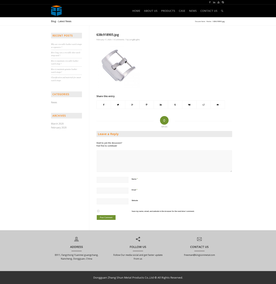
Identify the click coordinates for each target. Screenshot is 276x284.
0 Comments (119, 39)
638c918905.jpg (107, 35)
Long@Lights (134, 39)
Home (208, 21)
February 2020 (59, 127)
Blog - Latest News (61, 21)
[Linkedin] (214, 2)
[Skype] (223, 2)
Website (135, 200)
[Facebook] (210, 2)
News (54, 102)
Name (135, 179)
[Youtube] (218, 2)
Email (134, 189)
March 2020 (57, 123)
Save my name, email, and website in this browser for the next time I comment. (163, 211)
